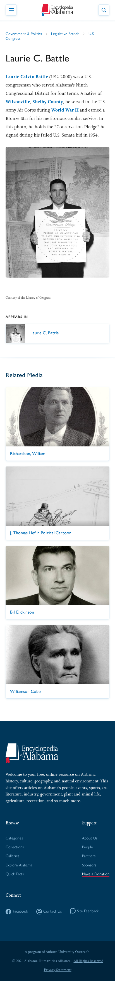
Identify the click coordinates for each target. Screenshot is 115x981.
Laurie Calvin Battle (27, 77)
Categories (14, 838)
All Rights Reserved (88, 961)
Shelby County (47, 102)
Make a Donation (95, 874)
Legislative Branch (65, 33)
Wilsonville (18, 102)
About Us (89, 838)
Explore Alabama (19, 865)
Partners (88, 856)
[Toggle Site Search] (103, 10)
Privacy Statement (57, 970)
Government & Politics (24, 33)
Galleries (12, 856)
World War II (65, 110)
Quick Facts (15, 874)
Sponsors (89, 865)
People (87, 847)
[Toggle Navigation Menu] (11, 10)
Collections (15, 847)
